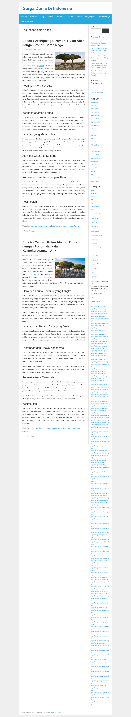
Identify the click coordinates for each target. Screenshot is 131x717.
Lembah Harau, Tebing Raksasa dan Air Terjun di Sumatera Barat (98, 43)
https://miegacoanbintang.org (99, 556)
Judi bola (70, 17)
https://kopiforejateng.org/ (98, 309)
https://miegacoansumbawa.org (100, 641)
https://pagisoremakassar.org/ (99, 328)
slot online (94, 268)
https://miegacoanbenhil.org (99, 436)
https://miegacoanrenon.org (99, 392)
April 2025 (94, 138)
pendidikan (94, 193)
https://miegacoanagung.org (99, 406)
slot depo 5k (94, 218)
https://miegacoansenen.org (100, 425)
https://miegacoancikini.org (99, 439)
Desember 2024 (95, 151)
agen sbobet (94, 281)
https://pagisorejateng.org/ (98, 344)
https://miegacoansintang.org (99, 394)
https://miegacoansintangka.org (100, 558)
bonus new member (96, 248)
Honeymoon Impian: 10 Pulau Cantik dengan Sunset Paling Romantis (99, 58)
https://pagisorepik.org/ (97, 325)
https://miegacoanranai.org (98, 413)
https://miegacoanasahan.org (99, 615)
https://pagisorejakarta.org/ (99, 330)
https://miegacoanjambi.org (99, 493)
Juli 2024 (93, 165)
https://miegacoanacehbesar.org (100, 596)
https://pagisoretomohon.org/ (99, 336)
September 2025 (95, 122)
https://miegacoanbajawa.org (99, 560)
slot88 (92, 272)
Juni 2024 (94, 168)
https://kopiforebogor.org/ (98, 373)
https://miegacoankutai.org (98, 643)
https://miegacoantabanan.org (99, 593)
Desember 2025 (95, 112)
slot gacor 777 (95, 226)
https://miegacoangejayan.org (100, 387)
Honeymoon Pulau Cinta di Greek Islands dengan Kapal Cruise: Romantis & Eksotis (99, 65)
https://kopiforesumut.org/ (98, 311)
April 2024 (94, 174)
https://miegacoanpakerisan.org (100, 692)
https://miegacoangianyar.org (99, 500)
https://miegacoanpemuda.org (99, 389)
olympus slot (94, 240)
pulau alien (76, 428)
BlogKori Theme (56, 713)
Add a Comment (30, 231)
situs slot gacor (95, 301)
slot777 (36, 274)
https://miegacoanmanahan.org (100, 532)
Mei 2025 (94, 135)
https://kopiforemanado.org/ (99, 376)
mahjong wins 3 (95, 260)
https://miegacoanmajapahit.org (100, 528)
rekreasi (93, 197)
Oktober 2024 (95, 155)
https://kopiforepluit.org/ (98, 351)
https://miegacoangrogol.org (99, 451)
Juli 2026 (93, 106)
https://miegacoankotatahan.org (100, 415)
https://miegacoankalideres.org (100, 453)
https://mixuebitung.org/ (98, 316)
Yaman (76, 226)
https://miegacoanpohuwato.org (100, 539)
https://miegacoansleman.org (99, 502)
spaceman (94, 276)
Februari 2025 (95, 145)
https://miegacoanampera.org (100, 420)
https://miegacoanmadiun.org (99, 695)
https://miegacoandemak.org (99, 659)
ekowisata (34, 428)
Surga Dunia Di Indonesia (47, 8)
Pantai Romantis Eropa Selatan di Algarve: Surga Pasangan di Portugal (100, 73)
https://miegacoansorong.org (99, 495)
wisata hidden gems (96, 213)
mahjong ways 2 (96, 88)
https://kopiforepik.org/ (97, 348)
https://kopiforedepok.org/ (98, 369)
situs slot (93, 252)
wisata (93, 210)
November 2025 (95, 115)
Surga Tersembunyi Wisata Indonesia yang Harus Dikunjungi (100, 90)
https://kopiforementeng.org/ (99, 346)
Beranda (24, 17)
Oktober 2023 (95, 181)
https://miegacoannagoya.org (99, 505)
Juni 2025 (94, 132)
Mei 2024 (94, 171)
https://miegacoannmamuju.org (100, 579)
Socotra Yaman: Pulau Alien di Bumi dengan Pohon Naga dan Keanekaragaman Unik (49, 246)
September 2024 (95, 158)
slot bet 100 (94, 222)
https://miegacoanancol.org (99, 685)
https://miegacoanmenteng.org (99, 460)
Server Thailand (27, 22)
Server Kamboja (104, 17)
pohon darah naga (59, 226)
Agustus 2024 (95, 161)
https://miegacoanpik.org (98, 462)
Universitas (60, 17)
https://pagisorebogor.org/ (98, 359)
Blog (42, 17)
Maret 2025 (94, 142)
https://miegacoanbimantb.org (99, 577)
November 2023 (95, 178)
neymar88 (40, 65)
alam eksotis (35, 226)
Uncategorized (95, 206)
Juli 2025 (93, 128)
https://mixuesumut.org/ (98, 381)
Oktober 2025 (95, 119)
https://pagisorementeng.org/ (99, 334)
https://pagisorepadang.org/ (99, 341)
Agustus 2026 (95, 102)
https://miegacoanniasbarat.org (100, 586)
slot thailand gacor (96, 236)
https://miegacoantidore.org (99, 408)
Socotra (70, 226)
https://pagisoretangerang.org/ (99, 362)
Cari (92, 27)
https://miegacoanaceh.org (98, 410)
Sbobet (79, 17)
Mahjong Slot (90, 17)
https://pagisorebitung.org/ (98, 339)
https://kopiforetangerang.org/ (99, 323)
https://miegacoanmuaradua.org (100, 476)
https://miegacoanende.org (100, 403)
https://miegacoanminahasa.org (100, 498)
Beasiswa (33, 17)
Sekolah (50, 17)
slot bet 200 (94, 256)
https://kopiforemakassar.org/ (99, 355)
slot (92, 203)
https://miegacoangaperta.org (99, 516)
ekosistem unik (46, 226)
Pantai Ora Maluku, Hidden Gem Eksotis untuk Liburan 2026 (99, 50)
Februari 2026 (95, 109)
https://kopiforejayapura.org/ (99, 314)
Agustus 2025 (95, 125)
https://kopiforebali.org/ (98, 371)
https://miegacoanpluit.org (98, 465)
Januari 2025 (94, 148)
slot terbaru (94, 244)
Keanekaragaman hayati (48, 428)
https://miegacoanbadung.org (99, 591)
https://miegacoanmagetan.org (99, 589)
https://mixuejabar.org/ (97, 378)
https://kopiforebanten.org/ (98, 306)
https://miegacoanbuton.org (99, 608)
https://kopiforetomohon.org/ (99, 353)
